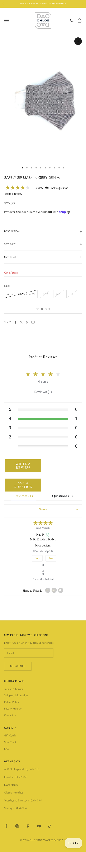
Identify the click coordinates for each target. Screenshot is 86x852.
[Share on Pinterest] (27, 322)
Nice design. (43, 539)
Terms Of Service (14, 689)
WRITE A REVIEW (23, 465)
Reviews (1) (43, 392)
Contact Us (10, 715)
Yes (37, 558)
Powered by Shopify (54, 840)
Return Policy (11, 702)
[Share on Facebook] (15, 322)
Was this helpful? (43, 551)
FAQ (6, 749)
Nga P (40, 534)
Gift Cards (10, 735)
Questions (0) (62, 496)
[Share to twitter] (60, 590)
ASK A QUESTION (23, 485)
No (51, 558)
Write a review (13, 193)
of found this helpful (43, 572)
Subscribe (17, 666)
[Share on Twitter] (21, 322)
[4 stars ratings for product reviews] (43, 373)
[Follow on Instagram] (17, 826)
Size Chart (10, 742)
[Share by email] (33, 322)
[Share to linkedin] (54, 590)
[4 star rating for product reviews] (43, 523)
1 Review (38, 188)
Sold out (43, 309)
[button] (18, 187)
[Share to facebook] (47, 590)
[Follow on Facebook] (6, 826)
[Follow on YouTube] (39, 826)
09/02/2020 (43, 528)
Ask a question (59, 188)
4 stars (43, 381)
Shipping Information (16, 695)
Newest (43, 509)
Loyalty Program (13, 709)
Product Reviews (43, 357)
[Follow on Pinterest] (28, 826)
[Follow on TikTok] (50, 826)
